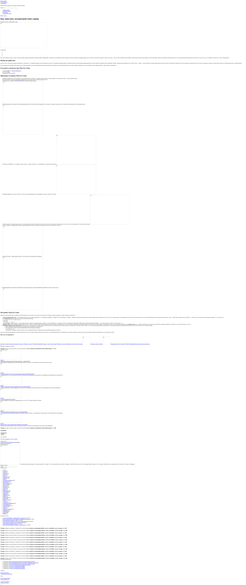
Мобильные (5, 490)
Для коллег (5, 484)
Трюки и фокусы (6, 505)
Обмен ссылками (7, 11)
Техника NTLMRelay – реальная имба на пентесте (14, 518)
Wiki (8, 72)
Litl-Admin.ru (3, 3)
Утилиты (5, 506)
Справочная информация (8, 503)
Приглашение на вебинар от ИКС (10, 520)
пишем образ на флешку (20, 79)
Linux (16, 22)
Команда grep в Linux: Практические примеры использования (14, 424)
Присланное (5, 497)
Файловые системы (7, 509)
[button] (3, 442)
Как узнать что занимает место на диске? (12, 522)
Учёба (4, 507)
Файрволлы (5, 510)
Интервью (5, 12)
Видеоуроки (5, 482)
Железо (4, 486)
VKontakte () (3, 433)
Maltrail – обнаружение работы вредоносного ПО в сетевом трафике (15, 386)
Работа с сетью (6, 499)
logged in (8, 439)
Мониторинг (6, 491)
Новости (5, 493)
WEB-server (5, 476)
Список (4, 73)
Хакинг (4, 512)
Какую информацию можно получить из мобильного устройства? (24, 562)
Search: (2, 7)
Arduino (4, 471)
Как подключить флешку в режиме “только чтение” (14, 524)
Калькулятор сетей (7, 13)
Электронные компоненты (6, 573)
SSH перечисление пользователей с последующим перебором (14, 411)
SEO (4, 475)
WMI (4, 479)
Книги (4, 489)
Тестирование (6, 504)
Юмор (4, 513)
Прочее (4, 498)
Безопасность (6, 481)
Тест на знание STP (5, 579)
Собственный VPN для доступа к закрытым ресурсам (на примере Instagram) (17, 373)
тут (120, 325)
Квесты (4, 488)
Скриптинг (5, 502)
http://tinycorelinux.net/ (16, 70)
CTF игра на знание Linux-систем (8, 399)
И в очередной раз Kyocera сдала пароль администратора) (15, 521)
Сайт (4, 501)
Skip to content (4, 1)
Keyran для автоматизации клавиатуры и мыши (20, 565)
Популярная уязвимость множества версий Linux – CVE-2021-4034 (15, 361)
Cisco (4, 472)
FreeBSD (5, 473)
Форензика (5, 511)
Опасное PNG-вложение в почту (10, 523)
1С (3, 469)
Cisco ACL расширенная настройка (17, 566)
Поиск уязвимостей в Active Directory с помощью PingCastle (16, 519)
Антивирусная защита (8, 480)
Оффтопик (5, 495)
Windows (5, 478)
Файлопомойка (6, 10)
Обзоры (4, 494)
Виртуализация (6, 483)
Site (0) (2, 434)
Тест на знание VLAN (5, 578)
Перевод (5, 496)
